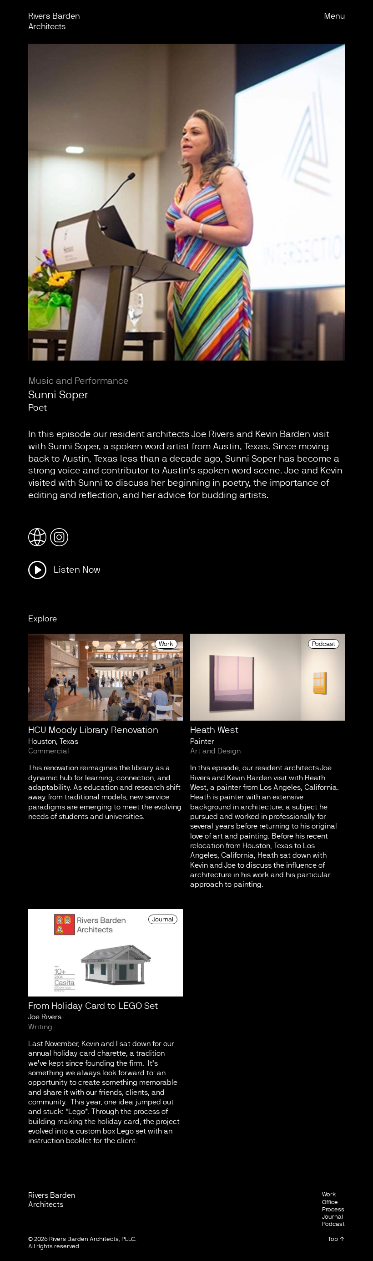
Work (166, 643)
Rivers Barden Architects (51, 1200)
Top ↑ (336, 1239)
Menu (334, 15)
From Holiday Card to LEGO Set (93, 1006)
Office (330, 1202)
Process (333, 1209)
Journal (162, 919)
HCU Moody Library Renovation (93, 730)
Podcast (323, 643)
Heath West (214, 730)
